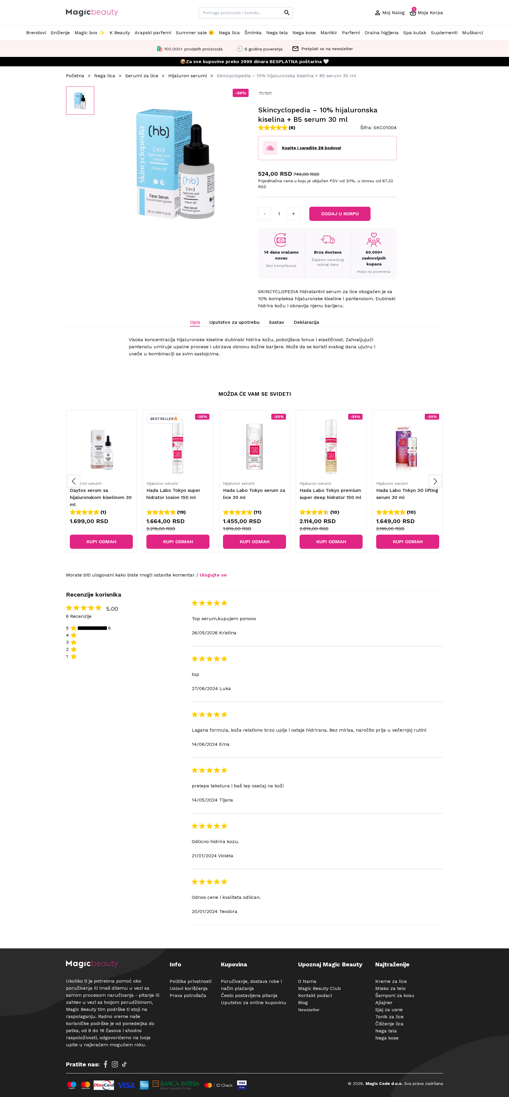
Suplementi (444, 32)
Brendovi (36, 32)
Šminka (253, 32)
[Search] (287, 12)
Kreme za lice (391, 981)
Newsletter (309, 1009)
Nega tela (277, 32)
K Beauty (120, 32)
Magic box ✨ (90, 32)
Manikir (328, 32)
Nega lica (229, 32)
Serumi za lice (141, 75)
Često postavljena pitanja (249, 995)
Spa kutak (414, 32)
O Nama (307, 981)
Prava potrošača (188, 995)
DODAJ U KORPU (340, 213)
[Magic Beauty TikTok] (124, 1064)
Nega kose (304, 32)
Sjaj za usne (389, 1009)
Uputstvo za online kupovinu (253, 1002)
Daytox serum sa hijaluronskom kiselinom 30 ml (101, 497)
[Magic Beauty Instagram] (114, 1064)
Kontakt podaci (315, 995)
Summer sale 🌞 (195, 32)
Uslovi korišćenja (189, 988)
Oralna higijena (382, 32)
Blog (303, 1002)
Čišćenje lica (389, 1024)
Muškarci (472, 32)
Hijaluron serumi (187, 75)
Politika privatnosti (190, 981)
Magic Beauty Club (319, 988)
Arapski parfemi (153, 32)
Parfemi (351, 32)
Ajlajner (384, 1002)
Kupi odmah (101, 541)
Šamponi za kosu (394, 995)
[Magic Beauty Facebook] (105, 1064)
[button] (435, 481)
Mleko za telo (390, 988)
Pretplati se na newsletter (327, 48)
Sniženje (60, 32)
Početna (75, 75)
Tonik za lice (389, 1016)
